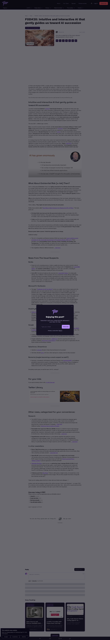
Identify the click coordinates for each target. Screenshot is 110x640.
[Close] (72, 306)
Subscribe (66, 326)
